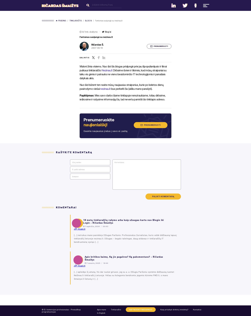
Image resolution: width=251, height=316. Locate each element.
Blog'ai (88, 21)
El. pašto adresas (78, 169)
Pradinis (62, 21)
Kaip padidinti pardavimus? (140, 310)
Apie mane (101, 310)
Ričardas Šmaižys (60, 6)
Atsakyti (81, 229)
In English (101, 313)
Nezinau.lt (107, 70)
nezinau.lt (105, 88)
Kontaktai (197, 310)
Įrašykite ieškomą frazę (102, 5)
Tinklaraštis (75, 21)
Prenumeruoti (161, 46)
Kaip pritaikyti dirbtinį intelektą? (174, 310)
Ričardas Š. (97, 44)
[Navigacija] (206, 5)
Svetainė (75, 176)
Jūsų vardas (76, 162)
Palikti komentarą (163, 196)
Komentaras (119, 162)
